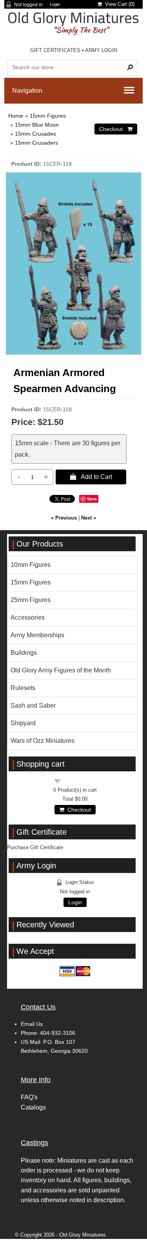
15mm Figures (48, 116)
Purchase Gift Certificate (35, 847)
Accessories (28, 617)
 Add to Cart (91, 476)
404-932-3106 (57, 1033)
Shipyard (23, 723)
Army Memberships (37, 635)
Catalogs (33, 1107)
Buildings (24, 652)
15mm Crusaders (36, 143)
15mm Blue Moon (37, 125)
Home (15, 116)
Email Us (32, 1024)
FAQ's (29, 1097)
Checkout (77, 809)
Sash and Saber (33, 705)
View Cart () (118, 4)
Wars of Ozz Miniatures (42, 740)
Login (55, 4)
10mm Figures (31, 564)
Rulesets (23, 688)
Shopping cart (79, 780)
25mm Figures (31, 600)
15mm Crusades (35, 134)
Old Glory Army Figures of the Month (61, 670)
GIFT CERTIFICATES (55, 50)
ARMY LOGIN (101, 50)
